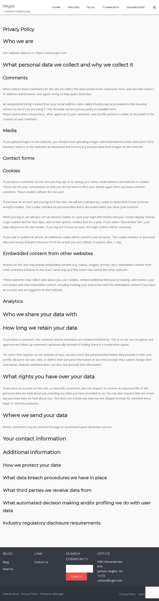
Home (56, 7)
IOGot (9, 6)
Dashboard (136, 7)
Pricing (74, 7)
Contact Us (41, 562)
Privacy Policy (29, 594)
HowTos (8, 569)
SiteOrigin (58, 594)
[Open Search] (154, 7)
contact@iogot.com (109, 580)
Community (111, 7)
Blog (91, 7)
